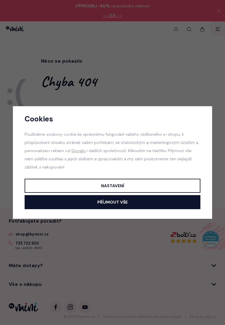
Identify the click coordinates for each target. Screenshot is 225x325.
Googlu (78, 150)
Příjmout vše (112, 202)
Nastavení (112, 185)
